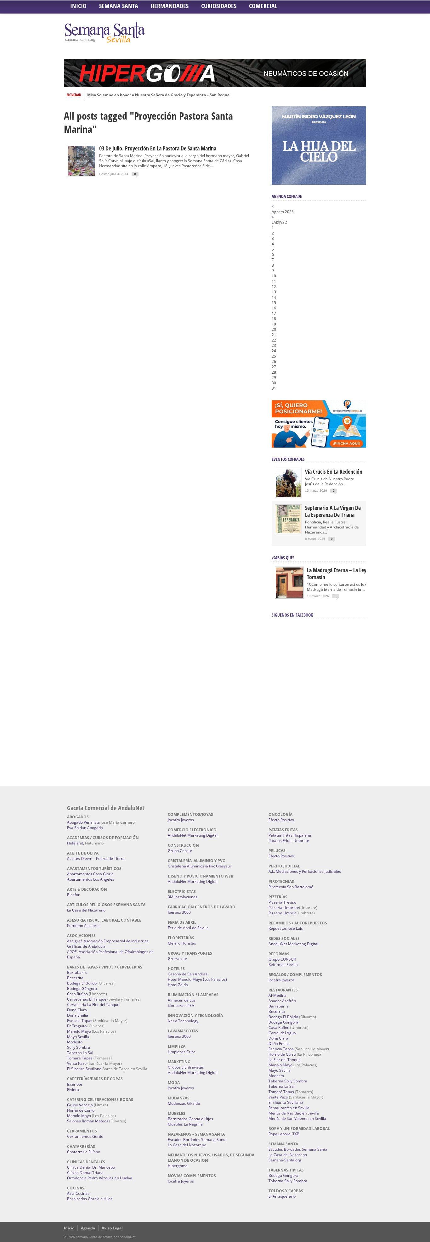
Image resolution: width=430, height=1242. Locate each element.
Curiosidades (218, 6)
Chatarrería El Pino (83, 1151)
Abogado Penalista (83, 822)
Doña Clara (77, 1010)
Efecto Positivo (281, 819)
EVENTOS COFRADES (288, 459)
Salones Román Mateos (87, 1121)
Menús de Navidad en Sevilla (294, 1113)
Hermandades (170, 6)
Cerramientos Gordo (85, 1136)
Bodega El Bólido (82, 983)
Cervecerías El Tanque (86, 999)
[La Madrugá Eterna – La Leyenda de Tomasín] (289, 597)
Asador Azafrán (282, 1000)
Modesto (74, 1042)
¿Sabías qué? (283, 558)
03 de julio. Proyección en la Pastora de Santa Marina (157, 148)
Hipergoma (178, 1165)
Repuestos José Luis (286, 928)
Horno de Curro (80, 1110)
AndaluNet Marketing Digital (193, 835)
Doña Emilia (77, 1015)
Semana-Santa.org (285, 1160)
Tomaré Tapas (80, 1058)
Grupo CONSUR (282, 959)
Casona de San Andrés (187, 974)
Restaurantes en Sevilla (289, 1107)
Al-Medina (277, 995)
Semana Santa (118, 6)
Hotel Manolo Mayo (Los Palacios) (197, 979)
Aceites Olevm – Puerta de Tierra (96, 858)
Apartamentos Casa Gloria (90, 874)
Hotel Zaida (178, 984)
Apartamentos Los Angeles (90, 879)
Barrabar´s (77, 972)
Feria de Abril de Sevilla (188, 927)
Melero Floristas (182, 943)
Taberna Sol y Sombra (288, 1081)
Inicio (78, 6)
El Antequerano (282, 1196)
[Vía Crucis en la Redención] (288, 495)
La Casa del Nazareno (86, 910)
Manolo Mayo (79, 1031)
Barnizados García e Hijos (89, 1198)
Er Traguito (77, 1026)
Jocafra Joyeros (181, 819)
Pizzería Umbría (283, 913)
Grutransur (177, 958)
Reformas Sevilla (283, 964)
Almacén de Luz (181, 1000)
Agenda (88, 1228)
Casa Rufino (77, 993)
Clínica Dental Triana (85, 1172)
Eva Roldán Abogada (85, 827)
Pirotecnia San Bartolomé (291, 886)
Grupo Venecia (80, 1105)
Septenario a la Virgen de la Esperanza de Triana (333, 511)
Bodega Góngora (82, 988)
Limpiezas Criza (181, 1051)
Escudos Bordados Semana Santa (197, 1139)
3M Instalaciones (182, 897)
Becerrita (75, 977)
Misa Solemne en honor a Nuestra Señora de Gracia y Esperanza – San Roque (158, 95)
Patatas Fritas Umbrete (289, 840)
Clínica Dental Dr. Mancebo (91, 1167)
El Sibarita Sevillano (84, 1068)
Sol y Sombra (78, 1047)
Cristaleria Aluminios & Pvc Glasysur (199, 866)
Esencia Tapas (79, 1020)
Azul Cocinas (78, 1193)
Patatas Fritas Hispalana (290, 835)
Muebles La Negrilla (185, 1124)
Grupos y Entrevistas (186, 1067)
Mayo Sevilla (78, 1036)
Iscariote (74, 1084)
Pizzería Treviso (282, 902)
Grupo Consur (180, 850)
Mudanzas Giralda (184, 1103)
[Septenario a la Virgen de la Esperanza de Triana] (288, 531)
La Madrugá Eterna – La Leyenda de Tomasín (345, 573)
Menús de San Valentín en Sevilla (297, 1118)
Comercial (263, 6)
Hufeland (75, 843)
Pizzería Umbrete (284, 907)
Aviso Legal (112, 1228)
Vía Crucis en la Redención (333, 471)
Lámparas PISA (181, 1005)
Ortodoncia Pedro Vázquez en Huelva (99, 1178)
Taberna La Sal (80, 1052)
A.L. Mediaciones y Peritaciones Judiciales (305, 871)
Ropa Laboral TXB (284, 1134)
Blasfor (73, 894)
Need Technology (183, 1021)
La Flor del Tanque (285, 1059)
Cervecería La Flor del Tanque (93, 1004)
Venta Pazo (77, 1063)
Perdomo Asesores (83, 925)
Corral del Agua (282, 1033)
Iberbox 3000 (179, 912)
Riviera (73, 1089)
